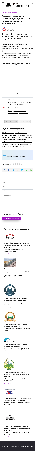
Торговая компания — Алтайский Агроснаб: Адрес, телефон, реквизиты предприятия (16, 374)
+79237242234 (14, 107)
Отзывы (4, 44)
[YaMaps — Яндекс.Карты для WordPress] (17, 94)
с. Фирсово (29, 135)
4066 (3, 133)
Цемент (10, 111)
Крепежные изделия (11, 133)
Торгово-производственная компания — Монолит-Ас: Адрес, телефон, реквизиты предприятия (17, 428)
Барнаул (8, 146)
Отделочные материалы (9, 144)
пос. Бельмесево (7, 142)
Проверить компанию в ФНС (10, 46)
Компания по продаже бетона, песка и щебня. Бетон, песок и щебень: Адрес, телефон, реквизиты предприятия (16, 271)
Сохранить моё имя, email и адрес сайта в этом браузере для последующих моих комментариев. (18, 213)
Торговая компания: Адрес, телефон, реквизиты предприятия (16, 325)
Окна (13, 135)
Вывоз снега (28, 142)
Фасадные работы (18, 142)
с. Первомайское (20, 135)
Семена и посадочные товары (11, 137)
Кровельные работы (17, 146)
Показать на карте (12, 44)
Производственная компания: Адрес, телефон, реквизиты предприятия (16, 299)
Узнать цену (24, 44)
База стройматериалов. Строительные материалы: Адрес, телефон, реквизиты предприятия (17, 245)
